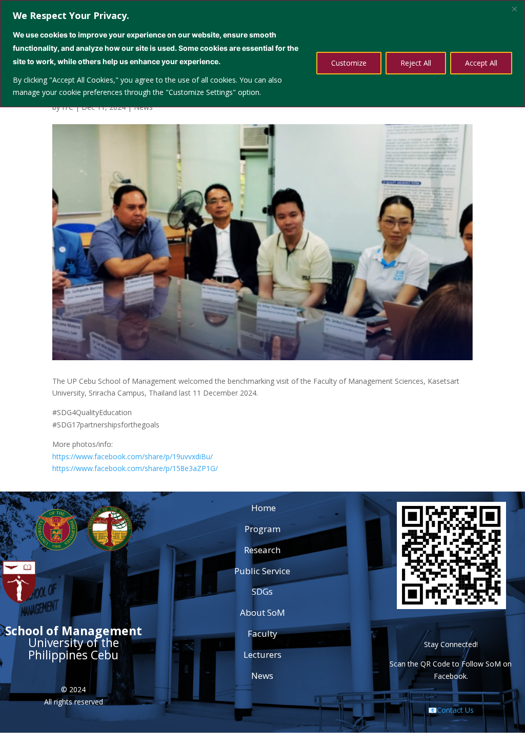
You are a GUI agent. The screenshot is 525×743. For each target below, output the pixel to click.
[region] (262, 53)
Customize (349, 63)
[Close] (514, 9)
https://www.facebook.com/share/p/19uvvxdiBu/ (132, 456)
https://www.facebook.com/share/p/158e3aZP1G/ (135, 468)
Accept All (481, 63)
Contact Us (455, 710)
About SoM (262, 612)
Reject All (415, 63)
